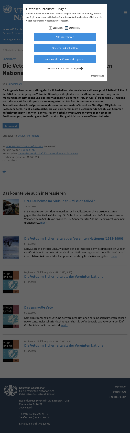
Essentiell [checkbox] (58, 27)
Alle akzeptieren (65, 37)
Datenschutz (97, 75)
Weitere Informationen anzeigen (63, 68)
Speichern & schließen (65, 48)
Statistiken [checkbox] (74, 27)
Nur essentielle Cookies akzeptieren (65, 59)
